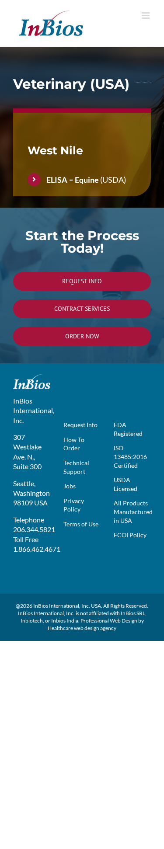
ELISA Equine (72, 179)
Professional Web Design (108, 620)
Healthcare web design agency (82, 628)
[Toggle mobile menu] (146, 15)
